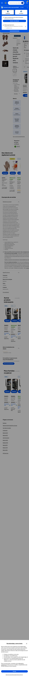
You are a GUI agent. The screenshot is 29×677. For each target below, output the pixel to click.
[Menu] (2, 3)
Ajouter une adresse (14, 20)
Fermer (14, 671)
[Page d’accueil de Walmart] (6, 3)
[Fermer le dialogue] (26, 644)
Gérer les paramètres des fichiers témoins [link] (14, 674)
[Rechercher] (22, 3)
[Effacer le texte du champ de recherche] (20, 3)
